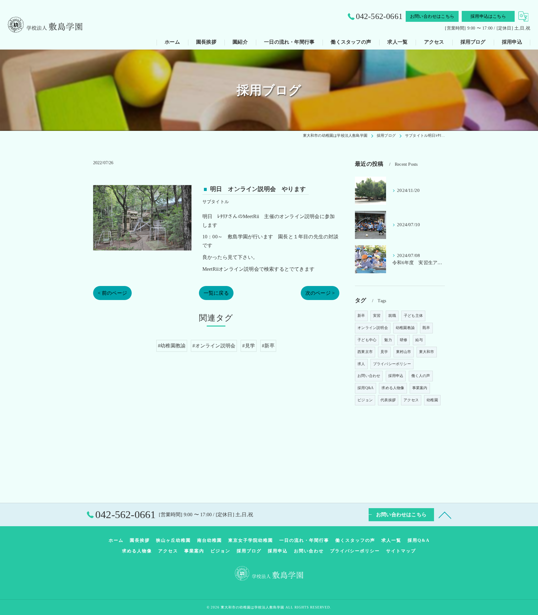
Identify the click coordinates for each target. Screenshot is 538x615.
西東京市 (365, 352)
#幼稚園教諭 (172, 345)
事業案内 (419, 388)
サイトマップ (401, 551)
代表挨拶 (388, 400)
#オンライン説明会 (213, 345)
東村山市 (403, 352)
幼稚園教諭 (405, 328)
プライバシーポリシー (392, 364)
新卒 (361, 315)
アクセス (411, 400)
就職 (392, 315)
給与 (419, 340)
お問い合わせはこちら (432, 16)
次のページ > (320, 293)
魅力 (388, 340)
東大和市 (426, 352)
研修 (403, 340)
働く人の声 (420, 376)
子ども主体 (413, 315)
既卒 (426, 328)
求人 (361, 364)
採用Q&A (365, 388)
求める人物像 (392, 388)
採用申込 (396, 376)
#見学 (248, 345)
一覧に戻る (216, 293)
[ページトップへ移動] (445, 514)
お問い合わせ (368, 376)
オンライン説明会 (372, 328)
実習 (376, 315)
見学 (384, 352)
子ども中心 (366, 340)
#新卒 (268, 345)
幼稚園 (432, 400)
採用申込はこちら (488, 16)
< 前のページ (112, 293)
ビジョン (365, 400)
